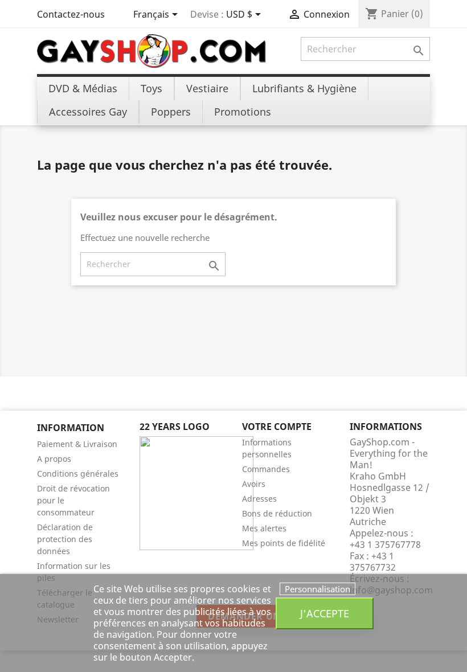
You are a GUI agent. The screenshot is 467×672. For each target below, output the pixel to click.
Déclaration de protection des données (65, 539)
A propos (54, 458)
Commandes (266, 469)
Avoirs (253, 483)
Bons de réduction (277, 513)
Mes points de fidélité (283, 543)
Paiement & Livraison (77, 444)
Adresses (259, 498)
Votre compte (277, 426)
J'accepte (324, 613)
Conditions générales (77, 473)
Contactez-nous (71, 14)
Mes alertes (264, 528)
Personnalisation (317, 589)
